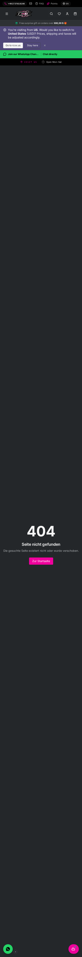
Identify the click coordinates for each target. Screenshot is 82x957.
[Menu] (6, 13)
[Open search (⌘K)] (51, 13)
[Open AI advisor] (73, 949)
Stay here (32, 45)
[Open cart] (75, 13)
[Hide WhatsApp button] (16, 952)
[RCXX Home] (25, 13)
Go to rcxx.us (13, 45)
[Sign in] (67, 13)
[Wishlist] (59, 13)
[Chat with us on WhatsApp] (8, 949)
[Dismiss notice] (44, 45)
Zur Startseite (41, 561)
